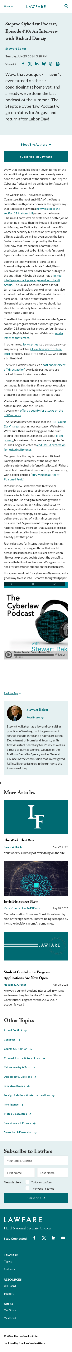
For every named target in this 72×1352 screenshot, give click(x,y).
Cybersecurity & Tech (18, 1067)
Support (9, 1293)
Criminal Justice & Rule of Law (23, 1058)
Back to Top (11, 693)
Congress (11, 1039)
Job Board (10, 1285)
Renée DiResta (31, 908)
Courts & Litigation (17, 1048)
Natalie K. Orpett (15, 984)
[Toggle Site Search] (66, 6)
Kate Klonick (12, 908)
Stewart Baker (15, 48)
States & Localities (16, 1113)
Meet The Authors (34, 144)
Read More (33, 717)
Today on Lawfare (41, 1182)
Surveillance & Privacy (18, 1123)
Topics (8, 1261)
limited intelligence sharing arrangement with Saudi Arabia (32, 280)
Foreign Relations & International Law (28, 1095)
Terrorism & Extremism (19, 1132)
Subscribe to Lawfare (36, 156)
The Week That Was (19, 840)
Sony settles (30, 344)
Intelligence (12, 1104)
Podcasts (9, 1269)
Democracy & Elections (19, 1076)
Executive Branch (15, 1086)
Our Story (10, 1310)
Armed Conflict (14, 1030)
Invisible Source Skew (21, 901)
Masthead (10, 1318)
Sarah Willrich (13, 847)
